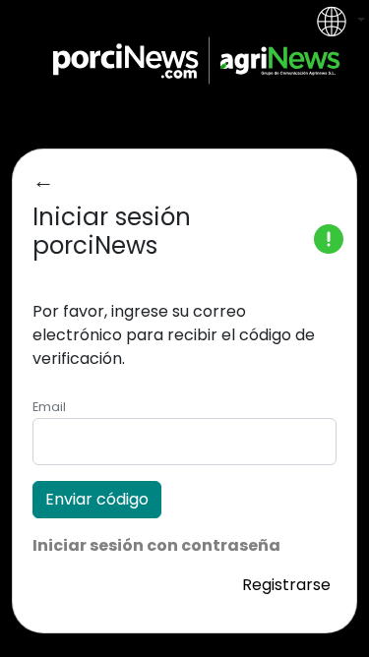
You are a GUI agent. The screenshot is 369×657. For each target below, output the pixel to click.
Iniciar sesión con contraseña (156, 545)
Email (49, 406)
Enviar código (97, 499)
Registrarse (286, 584)
